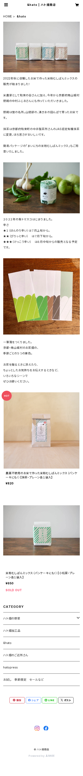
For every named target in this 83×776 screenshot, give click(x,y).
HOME (7, 16)
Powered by (37, 755)
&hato (7, 643)
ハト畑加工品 (12, 630)
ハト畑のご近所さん (15, 655)
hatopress (10, 667)
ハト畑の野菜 (11, 618)
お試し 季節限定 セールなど (23, 679)
